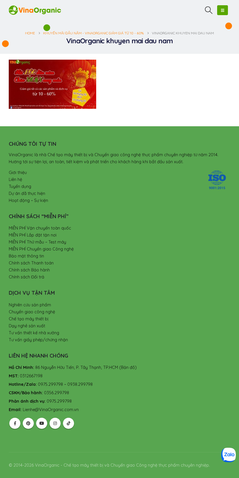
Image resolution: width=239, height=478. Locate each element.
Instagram (55, 423)
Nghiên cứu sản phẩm (30, 305)
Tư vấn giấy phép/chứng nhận (38, 339)
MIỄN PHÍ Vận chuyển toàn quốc (40, 228)
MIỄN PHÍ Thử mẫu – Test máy (37, 242)
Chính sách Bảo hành (29, 270)
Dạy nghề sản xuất (27, 325)
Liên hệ (15, 179)
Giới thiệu (18, 172)
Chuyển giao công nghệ (32, 311)
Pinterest (28, 423)
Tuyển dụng (20, 186)
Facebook (14, 423)
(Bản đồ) (128, 367)
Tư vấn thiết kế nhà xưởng (34, 332)
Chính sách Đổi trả (26, 277)
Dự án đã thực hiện (27, 193)
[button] (208, 10)
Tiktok (68, 423)
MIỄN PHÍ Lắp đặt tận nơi (33, 235)
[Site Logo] (35, 10)
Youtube (41, 423)
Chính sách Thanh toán (31, 263)
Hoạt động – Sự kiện (28, 200)
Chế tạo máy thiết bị (28, 318)
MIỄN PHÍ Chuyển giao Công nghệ (41, 249)
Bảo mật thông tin (26, 256)
